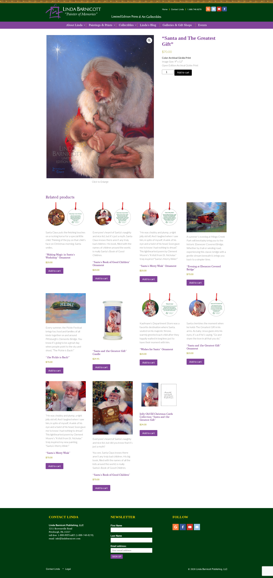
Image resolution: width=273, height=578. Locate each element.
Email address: (119, 546)
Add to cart (183, 72)
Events (202, 25)
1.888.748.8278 (194, 9)
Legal (67, 569)
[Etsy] (208, 9)
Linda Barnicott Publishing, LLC (211, 569)
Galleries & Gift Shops (177, 25)
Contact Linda (177, 9)
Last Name (116, 535)
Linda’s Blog (148, 25)
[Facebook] (224, 9)
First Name (116, 525)
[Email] (213, 9)
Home (164, 9)
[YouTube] (219, 9)
